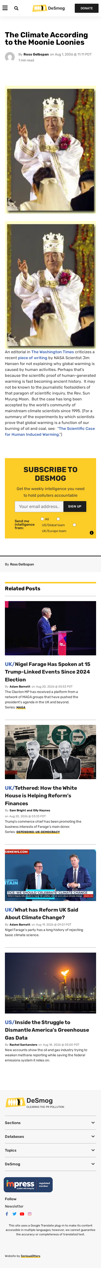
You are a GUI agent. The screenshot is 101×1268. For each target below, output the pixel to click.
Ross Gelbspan (36, 54)
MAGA (20, 707)
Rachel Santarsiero (23, 1044)
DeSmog (56, 8)
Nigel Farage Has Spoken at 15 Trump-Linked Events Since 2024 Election (47, 672)
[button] (50, 1123)
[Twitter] (14, 1214)
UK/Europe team (54, 531)
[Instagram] (30, 1214)
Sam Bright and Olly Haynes (30, 810)
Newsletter (14, 1206)
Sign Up (75, 506)
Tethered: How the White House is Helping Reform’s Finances (41, 795)
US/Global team (53, 525)
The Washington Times (52, 352)
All (47, 519)
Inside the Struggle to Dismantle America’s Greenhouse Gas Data (47, 1030)
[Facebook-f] (7, 1214)
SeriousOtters (30, 1256)
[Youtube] (22, 1214)
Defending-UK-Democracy (38, 832)
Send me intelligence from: (25, 525)
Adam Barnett (20, 686)
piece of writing (32, 357)
